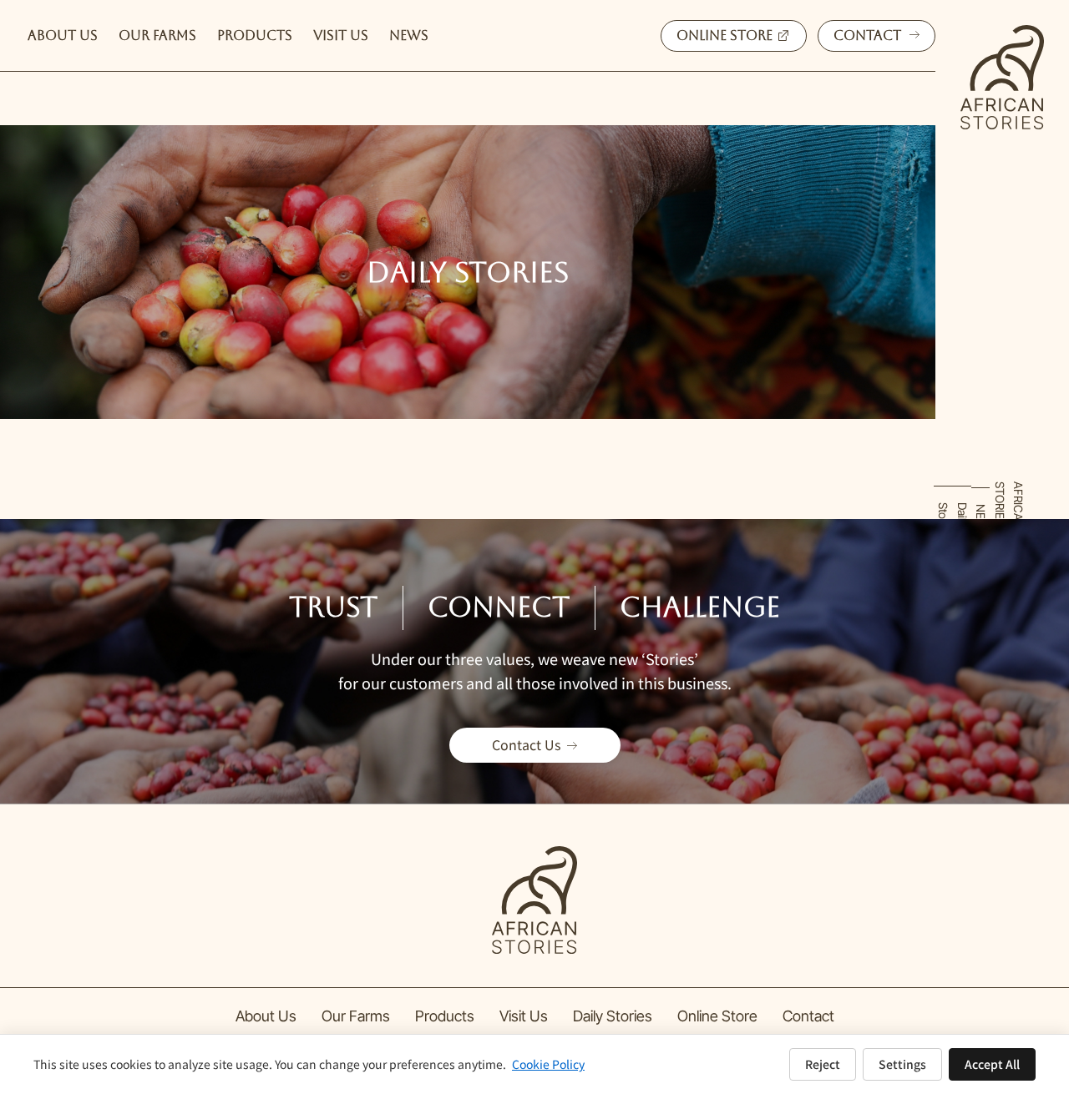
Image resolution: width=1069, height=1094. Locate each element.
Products (444, 1016)
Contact (808, 1016)
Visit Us (523, 1016)
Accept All (992, 1064)
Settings (902, 1064)
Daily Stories (612, 1016)
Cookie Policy (548, 1064)
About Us (266, 1016)
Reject (822, 1064)
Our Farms (356, 1016)
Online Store (717, 1016)
